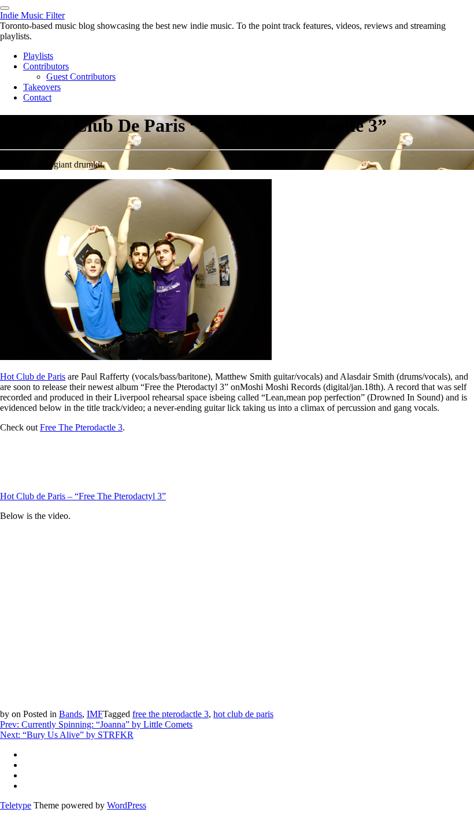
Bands (70, 714)
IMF (95, 714)
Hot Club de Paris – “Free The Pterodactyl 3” (83, 496)
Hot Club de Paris (32, 376)
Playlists (38, 56)
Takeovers (42, 87)
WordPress (126, 805)
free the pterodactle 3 (170, 714)
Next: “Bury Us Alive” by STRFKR (67, 735)
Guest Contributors (81, 76)
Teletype (15, 805)
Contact (37, 97)
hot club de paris (243, 714)
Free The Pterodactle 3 (81, 427)
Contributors (46, 66)
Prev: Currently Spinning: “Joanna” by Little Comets (96, 724)
